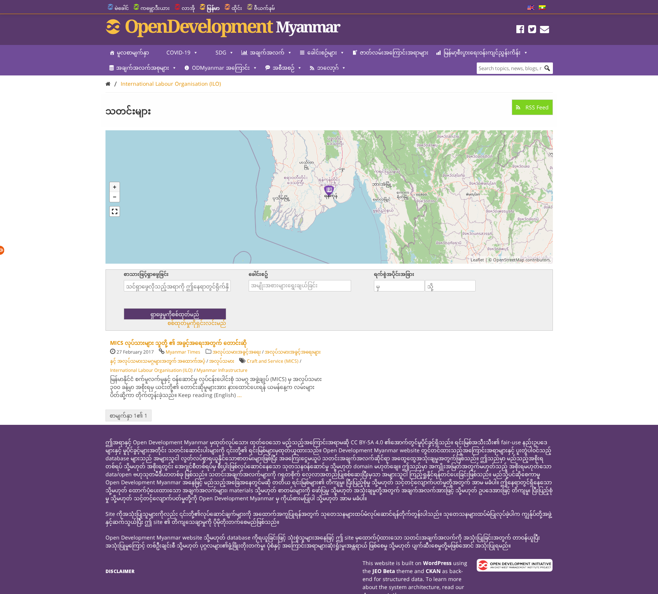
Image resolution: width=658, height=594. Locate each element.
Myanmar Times (183, 352)
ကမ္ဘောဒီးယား (155, 8)
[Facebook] (520, 30)
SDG (221, 52)
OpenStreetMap (508, 260)
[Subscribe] (544, 30)
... (239, 395)
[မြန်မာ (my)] (542, 8)
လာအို (188, 8)
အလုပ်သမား (221, 361)
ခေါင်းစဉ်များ (322, 52)
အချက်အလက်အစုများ (142, 67)
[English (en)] (530, 8)
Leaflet (477, 260)
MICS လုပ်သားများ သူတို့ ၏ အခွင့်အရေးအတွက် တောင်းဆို (178, 342)
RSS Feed (536, 107)
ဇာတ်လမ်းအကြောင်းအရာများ (394, 52)
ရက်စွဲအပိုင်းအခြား (394, 274)
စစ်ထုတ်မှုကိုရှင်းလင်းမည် (197, 323)
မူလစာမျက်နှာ (133, 52)
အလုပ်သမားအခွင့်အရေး (236, 352)
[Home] (107, 83)
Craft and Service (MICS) (273, 361)
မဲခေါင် (122, 8)
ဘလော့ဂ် (328, 67)
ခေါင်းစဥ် (258, 274)
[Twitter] (532, 30)
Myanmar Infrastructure (222, 370)
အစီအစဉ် (283, 67)
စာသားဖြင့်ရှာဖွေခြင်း (146, 274)
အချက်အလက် (267, 52)
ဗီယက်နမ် (264, 8)
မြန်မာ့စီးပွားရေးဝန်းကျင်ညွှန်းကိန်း (482, 52)
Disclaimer (119, 571)
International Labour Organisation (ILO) (171, 83)
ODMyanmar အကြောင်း (221, 67)
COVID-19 (178, 52)
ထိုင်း (237, 8)
